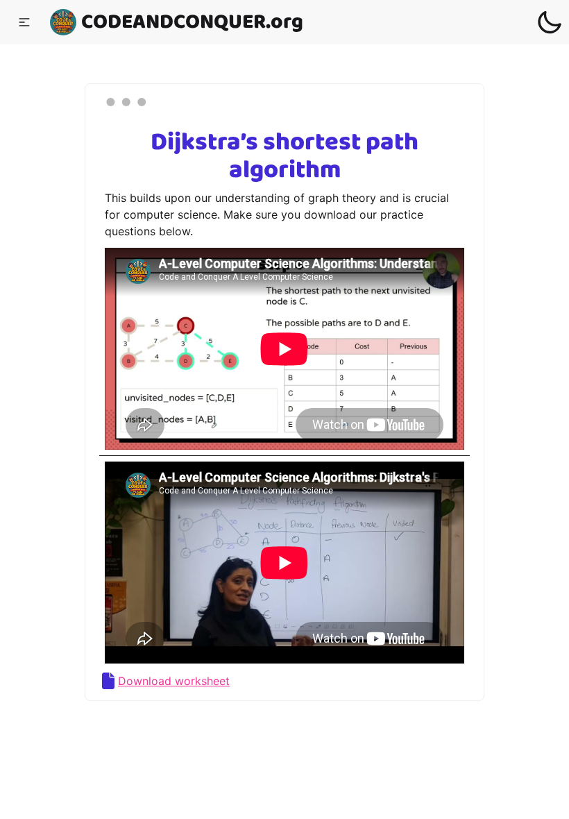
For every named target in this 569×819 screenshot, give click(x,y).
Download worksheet (174, 681)
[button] (24, 22)
